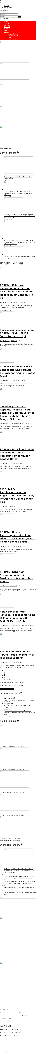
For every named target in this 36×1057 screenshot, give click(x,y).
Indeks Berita (8, 1053)
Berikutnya (7, 679)
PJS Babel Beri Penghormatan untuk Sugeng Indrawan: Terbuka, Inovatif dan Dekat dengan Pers (17, 495)
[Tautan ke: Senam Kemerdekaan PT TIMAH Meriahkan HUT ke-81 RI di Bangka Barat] (7, 647)
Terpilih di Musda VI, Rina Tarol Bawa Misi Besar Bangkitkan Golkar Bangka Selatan (15, 744)
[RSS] (4, 1045)
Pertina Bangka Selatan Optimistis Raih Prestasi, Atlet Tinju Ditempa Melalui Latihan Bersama (19, 877)
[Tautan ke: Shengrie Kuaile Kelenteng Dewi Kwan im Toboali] (13, 255)
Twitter (16, 1029)
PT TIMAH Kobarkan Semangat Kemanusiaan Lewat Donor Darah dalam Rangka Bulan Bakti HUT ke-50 (16, 82)
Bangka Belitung (5, 302)
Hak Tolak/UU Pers (5, 1019)
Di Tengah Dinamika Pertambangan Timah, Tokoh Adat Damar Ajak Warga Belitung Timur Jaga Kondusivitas (17, 145)
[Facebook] (4, 1041)
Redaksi (2, 1013)
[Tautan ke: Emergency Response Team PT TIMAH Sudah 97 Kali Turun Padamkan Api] (14, 121)
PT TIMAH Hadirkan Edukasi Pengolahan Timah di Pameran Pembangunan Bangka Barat (17, 454)
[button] (19, 17)
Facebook (4, 1029)
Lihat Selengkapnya (7, 688)
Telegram (4, 1032)
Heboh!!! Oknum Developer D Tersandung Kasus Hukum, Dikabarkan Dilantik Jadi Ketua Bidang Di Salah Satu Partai (19, 216)
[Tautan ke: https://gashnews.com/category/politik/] (18, 720)
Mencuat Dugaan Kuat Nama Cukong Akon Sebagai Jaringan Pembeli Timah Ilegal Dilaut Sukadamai (18, 193)
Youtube (4, 1035)
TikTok (15, 1035)
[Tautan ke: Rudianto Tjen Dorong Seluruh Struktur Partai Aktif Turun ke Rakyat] (14, 787)
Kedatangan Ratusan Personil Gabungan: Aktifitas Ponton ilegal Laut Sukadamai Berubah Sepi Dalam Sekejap (20, 176)
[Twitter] (4, 1043)
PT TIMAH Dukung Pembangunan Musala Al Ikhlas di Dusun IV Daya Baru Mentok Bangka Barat (17, 536)
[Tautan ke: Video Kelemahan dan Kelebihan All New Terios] (9, 698)
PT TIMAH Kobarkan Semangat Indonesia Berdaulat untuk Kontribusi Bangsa (16, 576)
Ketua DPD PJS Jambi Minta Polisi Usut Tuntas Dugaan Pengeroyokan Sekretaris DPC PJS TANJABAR (17, 103)
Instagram (17, 1032)
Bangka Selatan (16, 423)
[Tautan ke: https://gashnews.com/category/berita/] (18, 152)
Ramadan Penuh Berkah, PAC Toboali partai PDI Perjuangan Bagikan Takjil (15, 767)
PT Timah (14, 302)
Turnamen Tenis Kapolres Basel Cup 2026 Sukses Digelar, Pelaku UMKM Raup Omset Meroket (19, 882)
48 (4, 677)
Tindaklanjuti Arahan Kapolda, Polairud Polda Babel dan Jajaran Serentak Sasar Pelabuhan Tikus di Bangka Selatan (17, 413)
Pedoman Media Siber (22, 1016)
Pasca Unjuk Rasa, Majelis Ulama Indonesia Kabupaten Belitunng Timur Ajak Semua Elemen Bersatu (17, 60)
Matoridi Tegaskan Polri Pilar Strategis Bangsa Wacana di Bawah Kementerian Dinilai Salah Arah (17, 835)
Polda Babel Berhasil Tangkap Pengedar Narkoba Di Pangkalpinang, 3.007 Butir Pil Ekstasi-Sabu (17, 616)
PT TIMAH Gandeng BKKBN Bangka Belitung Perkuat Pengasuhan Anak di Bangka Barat (17, 371)
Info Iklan (2, 1016)
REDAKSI (6, 1051)
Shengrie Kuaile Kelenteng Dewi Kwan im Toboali (19, 256)
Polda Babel (15, 626)
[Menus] (0, 1)
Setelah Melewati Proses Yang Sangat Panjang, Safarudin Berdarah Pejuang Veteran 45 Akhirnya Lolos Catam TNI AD (19, 242)
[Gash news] (4, 11)
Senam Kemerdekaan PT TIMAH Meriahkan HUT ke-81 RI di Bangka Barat (17, 654)
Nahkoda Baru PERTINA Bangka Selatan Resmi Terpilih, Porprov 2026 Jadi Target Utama (19, 888)
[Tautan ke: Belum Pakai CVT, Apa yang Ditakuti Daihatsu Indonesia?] (9, 703)
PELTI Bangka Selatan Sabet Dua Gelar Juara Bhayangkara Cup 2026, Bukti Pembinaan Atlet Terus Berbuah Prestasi (19, 870)
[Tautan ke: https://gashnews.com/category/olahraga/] (21, 844)
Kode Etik (18, 1013)
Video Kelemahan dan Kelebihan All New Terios (19, 700)
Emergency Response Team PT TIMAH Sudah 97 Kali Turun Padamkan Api (17, 333)
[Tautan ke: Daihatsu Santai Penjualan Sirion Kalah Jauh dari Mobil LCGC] (17, 711)
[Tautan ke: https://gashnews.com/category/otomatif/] (21, 693)
